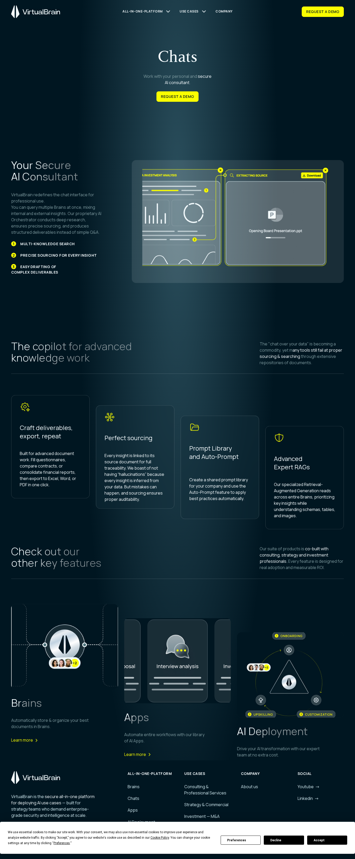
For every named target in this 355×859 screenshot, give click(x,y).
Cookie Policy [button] (159, 837)
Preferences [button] (62, 843)
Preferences (236, 840)
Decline (275, 840)
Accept (319, 840)
